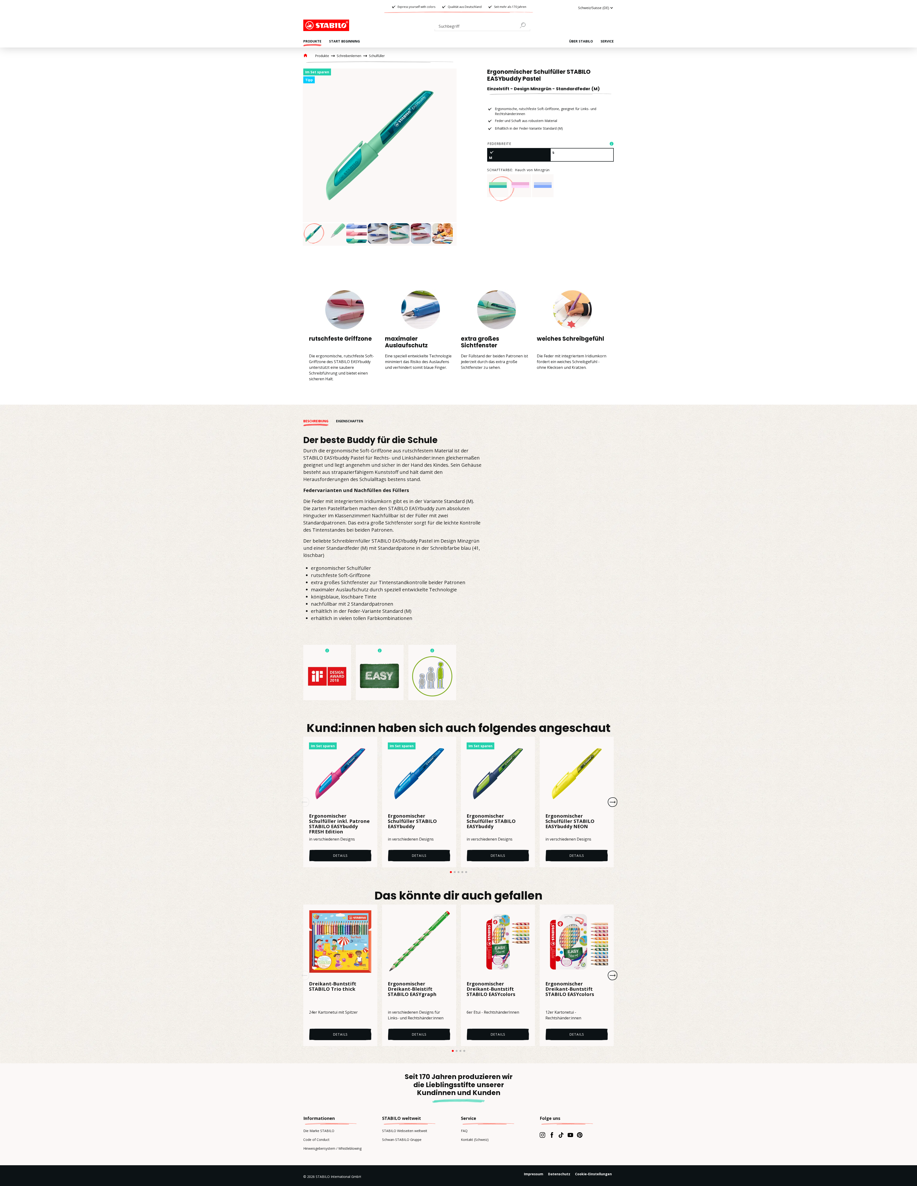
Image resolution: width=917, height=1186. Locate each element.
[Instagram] (542, 1135)
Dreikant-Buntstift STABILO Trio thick (332, 986)
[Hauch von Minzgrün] (498, 185)
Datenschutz (559, 1174)
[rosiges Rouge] (520, 185)
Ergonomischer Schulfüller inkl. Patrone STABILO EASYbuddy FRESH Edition (339, 823)
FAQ (464, 1130)
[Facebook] (551, 1135)
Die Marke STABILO (318, 1130)
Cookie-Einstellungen (593, 1174)
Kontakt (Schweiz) (475, 1139)
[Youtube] (570, 1135)
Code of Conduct (316, 1139)
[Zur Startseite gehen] (327, 25)
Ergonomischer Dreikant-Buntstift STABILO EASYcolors (491, 989)
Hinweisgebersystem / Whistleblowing (332, 1148)
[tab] (319, 421)
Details (340, 855)
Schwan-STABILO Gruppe (401, 1139)
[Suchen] (524, 25)
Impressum (533, 1174)
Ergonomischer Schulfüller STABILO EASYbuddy (412, 821)
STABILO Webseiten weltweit (404, 1130)
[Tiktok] (561, 1135)
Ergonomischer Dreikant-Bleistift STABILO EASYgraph (412, 989)
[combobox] (482, 27)
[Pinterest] (579, 1135)
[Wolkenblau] (543, 185)
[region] (380, 157)
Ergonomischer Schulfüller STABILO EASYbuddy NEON (569, 821)
